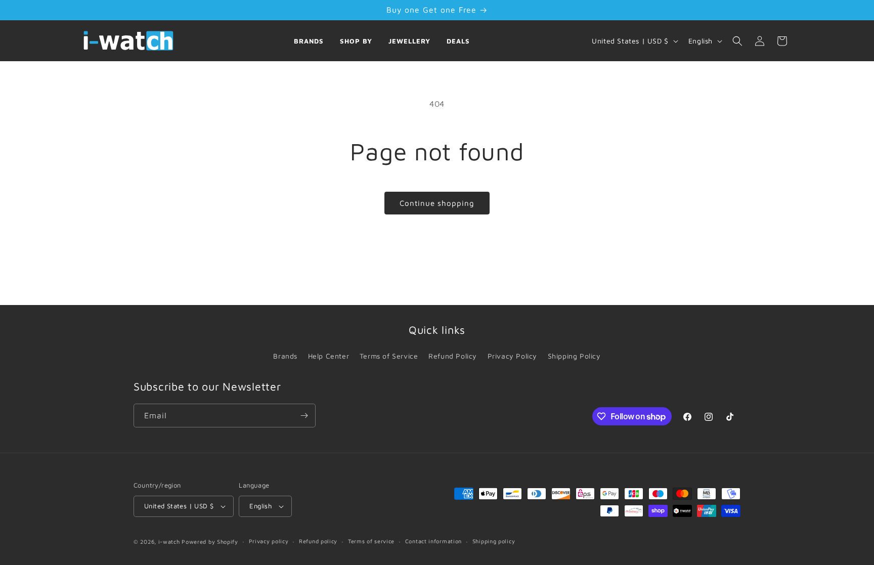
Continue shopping (437, 203)
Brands (309, 41)
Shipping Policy (574, 356)
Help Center (328, 356)
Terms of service (371, 541)
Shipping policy (493, 541)
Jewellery (409, 41)
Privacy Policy (512, 356)
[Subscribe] (304, 415)
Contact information (433, 541)
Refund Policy (452, 356)
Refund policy (318, 541)
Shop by (356, 41)
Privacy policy (269, 541)
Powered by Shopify (210, 541)
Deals (458, 41)
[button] (737, 41)
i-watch (169, 541)
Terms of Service (389, 356)
